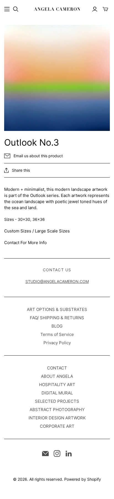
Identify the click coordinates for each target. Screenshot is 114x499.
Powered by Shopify (82, 479)
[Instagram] (57, 453)
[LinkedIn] (68, 453)
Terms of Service (57, 334)
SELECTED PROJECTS (57, 401)
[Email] (45, 453)
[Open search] (16, 9)
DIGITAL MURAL (57, 393)
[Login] (95, 9)
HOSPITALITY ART (57, 384)
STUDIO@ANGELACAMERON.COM (57, 281)
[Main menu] (7, 9)
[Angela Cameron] (57, 8)
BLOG (57, 326)
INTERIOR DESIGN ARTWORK (57, 418)
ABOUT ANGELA (57, 376)
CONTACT (57, 368)
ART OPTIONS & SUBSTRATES (57, 309)
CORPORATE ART (57, 426)
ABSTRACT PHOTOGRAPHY (57, 409)
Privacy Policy (57, 342)
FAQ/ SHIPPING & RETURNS (57, 317)
